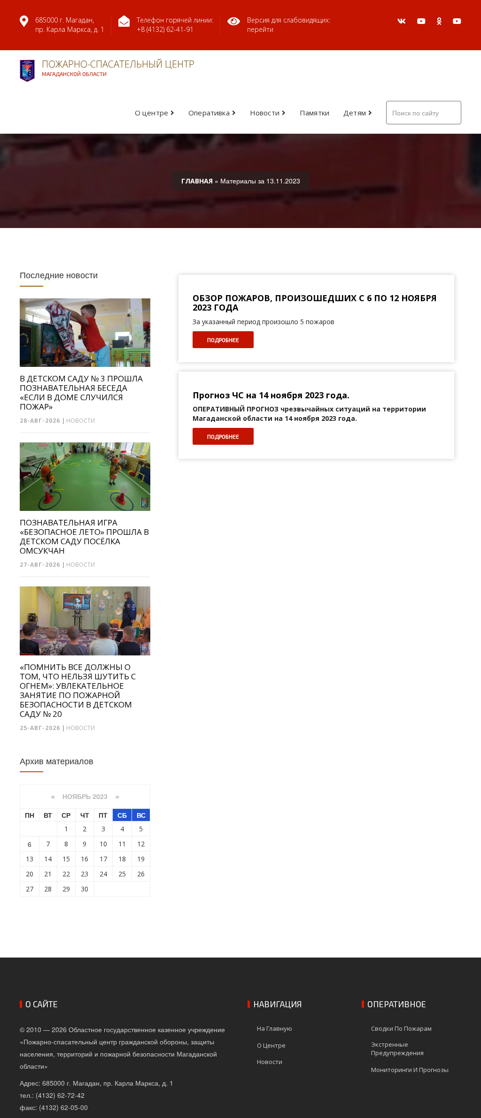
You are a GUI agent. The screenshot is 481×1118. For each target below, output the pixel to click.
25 (122, 873)
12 (141, 843)
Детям (354, 112)
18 (122, 858)
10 (103, 843)
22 (66, 873)
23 (84, 873)
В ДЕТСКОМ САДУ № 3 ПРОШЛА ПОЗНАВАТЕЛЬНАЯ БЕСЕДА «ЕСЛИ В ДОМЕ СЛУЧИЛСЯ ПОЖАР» (81, 392)
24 (103, 873)
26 (141, 873)
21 (48, 873)
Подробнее (223, 339)
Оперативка (209, 112)
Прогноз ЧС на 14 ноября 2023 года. (271, 395)
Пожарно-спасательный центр (118, 67)
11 (122, 843)
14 (48, 858)
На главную (274, 1028)
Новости (264, 112)
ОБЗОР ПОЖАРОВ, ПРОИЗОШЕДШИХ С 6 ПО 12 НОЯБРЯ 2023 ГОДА (315, 303)
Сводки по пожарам (401, 1028)
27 (29, 888)
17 (103, 858)
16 (84, 858)
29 (66, 888)
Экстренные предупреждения (397, 1048)
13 (29, 858)
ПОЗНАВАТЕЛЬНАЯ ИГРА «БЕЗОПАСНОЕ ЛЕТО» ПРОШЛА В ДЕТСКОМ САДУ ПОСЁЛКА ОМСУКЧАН (84, 536)
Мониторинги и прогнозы (410, 1069)
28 (48, 888)
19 (141, 858)
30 (84, 888)
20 (29, 873)
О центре (151, 112)
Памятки (314, 112)
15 (66, 858)
